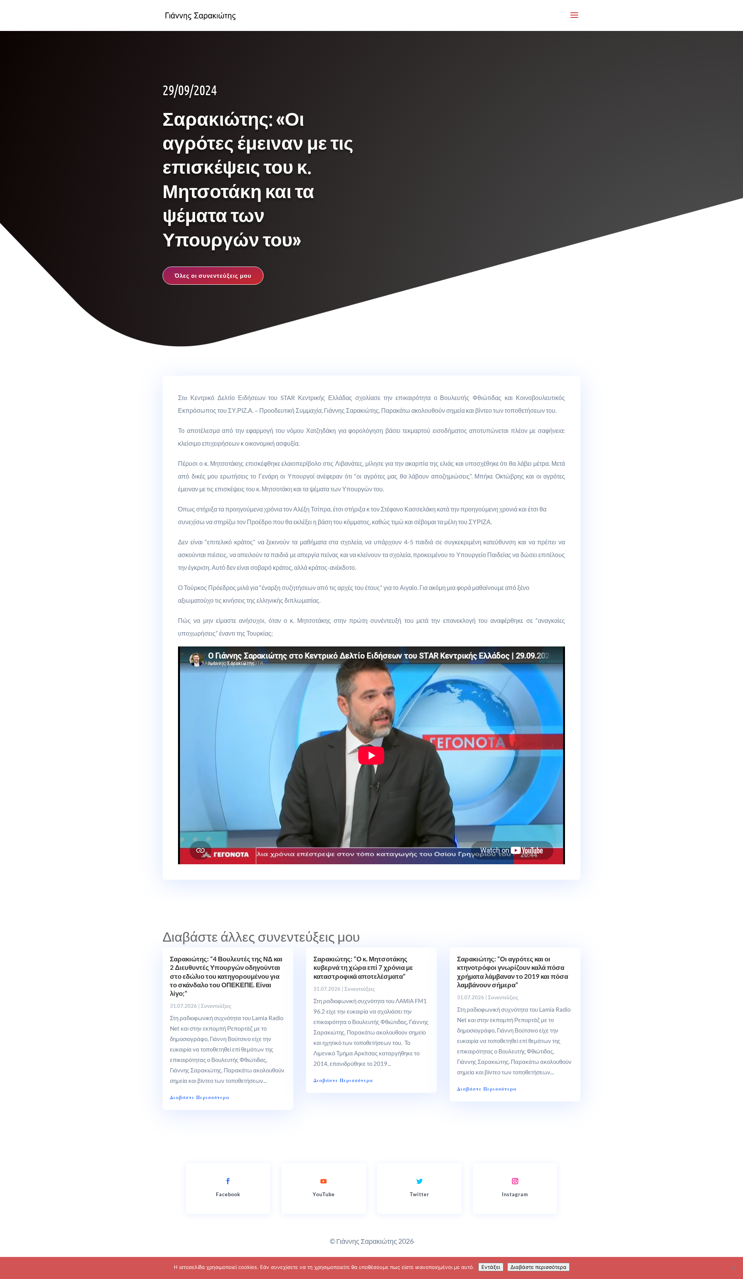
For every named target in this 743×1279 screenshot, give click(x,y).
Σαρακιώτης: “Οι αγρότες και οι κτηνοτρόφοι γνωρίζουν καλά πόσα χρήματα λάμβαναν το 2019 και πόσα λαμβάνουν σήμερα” (512, 971)
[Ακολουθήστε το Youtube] (323, 1181)
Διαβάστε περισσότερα (538, 1267)
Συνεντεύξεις (216, 1006)
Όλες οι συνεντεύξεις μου (213, 275)
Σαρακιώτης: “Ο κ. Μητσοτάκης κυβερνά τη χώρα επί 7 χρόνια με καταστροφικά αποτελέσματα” (363, 967)
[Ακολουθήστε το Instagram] (515, 1181)
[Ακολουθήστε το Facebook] (228, 1181)
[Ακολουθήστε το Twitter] (419, 1181)
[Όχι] (733, 1268)
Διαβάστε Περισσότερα (199, 1097)
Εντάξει (490, 1267)
